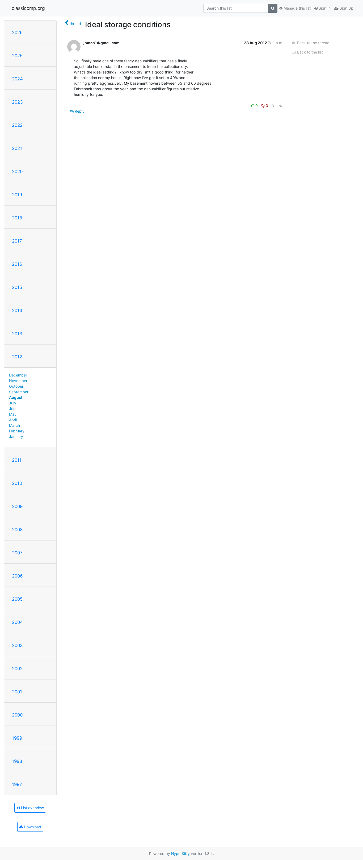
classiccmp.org (28, 8)
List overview (32, 807)
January (16, 436)
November (18, 380)
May (12, 414)
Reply (79, 111)
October (16, 386)
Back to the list (309, 52)
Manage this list (296, 8)
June (13, 408)
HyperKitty (180, 853)
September (18, 392)
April (13, 419)
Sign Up (346, 8)
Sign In (324, 8)
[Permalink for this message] (280, 105)
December (18, 375)
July (12, 403)
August (15, 397)
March (14, 425)
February (16, 431)
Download (32, 827)
